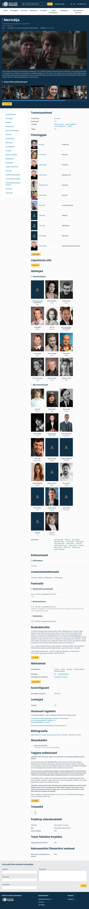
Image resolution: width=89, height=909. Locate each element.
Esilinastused (10, 126)
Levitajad (8, 150)
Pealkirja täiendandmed (13, 175)
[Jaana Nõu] (34, 205)
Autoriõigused (10, 146)
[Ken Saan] (34, 145)
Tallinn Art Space (59, 124)
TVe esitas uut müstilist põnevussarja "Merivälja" (45, 718)
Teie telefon (6, 884)
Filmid (5, 10)
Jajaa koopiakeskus (70, 124)
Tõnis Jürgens (80, 541)
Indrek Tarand (58, 547)
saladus (62, 669)
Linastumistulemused (12, 130)
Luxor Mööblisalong (59, 126)
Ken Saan (41, 144)
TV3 (55, 121)
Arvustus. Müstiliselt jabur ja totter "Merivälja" (54, 735)
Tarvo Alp (78, 543)
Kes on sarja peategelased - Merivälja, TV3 (43, 720)
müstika (56, 669)
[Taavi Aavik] (34, 215)
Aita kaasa (9, 189)
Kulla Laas (67, 539)
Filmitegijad (14, 10)
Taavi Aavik (42, 215)
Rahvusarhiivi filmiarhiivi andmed (13, 184)
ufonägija (69, 669)
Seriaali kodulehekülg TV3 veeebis (40, 722)
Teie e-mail (5, 877)
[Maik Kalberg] (34, 235)
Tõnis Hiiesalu (70, 541)
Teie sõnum (42, 869)
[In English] (74, 4)
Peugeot (69, 126)
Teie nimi (5, 869)
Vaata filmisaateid (53, 12)
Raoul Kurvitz (70, 543)
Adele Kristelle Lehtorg (60, 545)
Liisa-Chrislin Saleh (59, 543)
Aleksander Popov (59, 541)
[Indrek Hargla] (34, 165)
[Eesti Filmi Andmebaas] (10, 4)
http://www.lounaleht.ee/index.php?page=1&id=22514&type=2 (48, 725)
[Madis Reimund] (34, 185)
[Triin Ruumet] (34, 155)
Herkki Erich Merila (59, 549)
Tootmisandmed (11, 114)
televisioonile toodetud (60, 677)
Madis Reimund (43, 185)
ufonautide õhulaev (63, 674)
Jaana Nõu (42, 205)
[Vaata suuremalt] (44, 50)
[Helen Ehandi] (34, 195)
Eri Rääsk (80, 545)
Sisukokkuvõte (10, 138)
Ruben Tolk (67, 547)
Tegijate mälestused (12, 167)
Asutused (24, 10)
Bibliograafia (9, 159)
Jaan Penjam (75, 539)
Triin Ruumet (50, 28)
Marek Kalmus (76, 547)
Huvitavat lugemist (11, 154)
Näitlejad (8, 122)
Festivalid (43, 10)
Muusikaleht (9, 163)
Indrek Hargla (42, 165)
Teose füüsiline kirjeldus (13, 179)
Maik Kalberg (42, 236)
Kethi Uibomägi (58, 539)
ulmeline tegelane (79, 669)
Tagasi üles (9, 193)
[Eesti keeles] (71, 4)
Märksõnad (33, 10)
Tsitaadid (8, 171)
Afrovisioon (57, 118)
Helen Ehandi (42, 195)
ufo (55, 674)
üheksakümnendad (59, 671)
